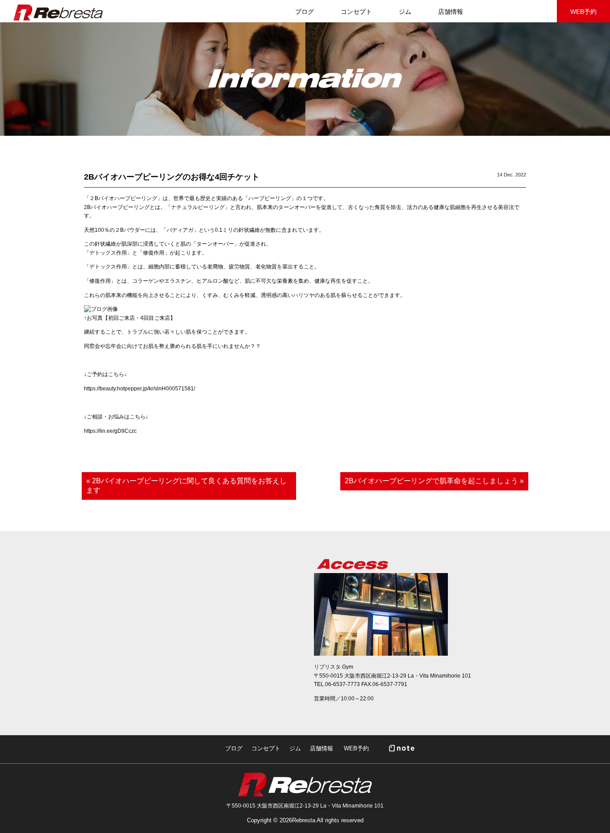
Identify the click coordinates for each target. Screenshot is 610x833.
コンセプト (356, 11)
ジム (405, 11)
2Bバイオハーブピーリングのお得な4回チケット (171, 176)
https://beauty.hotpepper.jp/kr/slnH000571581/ (139, 388)
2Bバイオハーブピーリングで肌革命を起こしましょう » (434, 481)
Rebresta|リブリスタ (58, 12)
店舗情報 (450, 11)
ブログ (233, 748)
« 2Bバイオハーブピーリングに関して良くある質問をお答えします (186, 485)
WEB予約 (583, 11)
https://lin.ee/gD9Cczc (110, 431)
